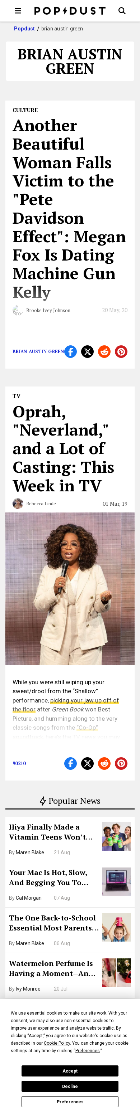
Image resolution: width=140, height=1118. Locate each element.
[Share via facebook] (70, 351)
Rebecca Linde (41, 503)
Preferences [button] (87, 1050)
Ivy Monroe (28, 989)
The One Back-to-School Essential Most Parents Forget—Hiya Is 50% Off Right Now (52, 923)
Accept (70, 1071)
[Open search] (122, 10)
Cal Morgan (29, 898)
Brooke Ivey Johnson (48, 310)
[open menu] (18, 10)
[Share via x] (87, 351)
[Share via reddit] (104, 351)
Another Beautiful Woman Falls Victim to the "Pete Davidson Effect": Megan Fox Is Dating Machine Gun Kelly (69, 208)
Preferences (70, 1101)
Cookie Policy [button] (57, 1043)
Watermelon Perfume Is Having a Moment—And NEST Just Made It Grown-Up (51, 969)
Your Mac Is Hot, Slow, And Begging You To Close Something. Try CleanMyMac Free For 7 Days (50, 878)
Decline (70, 1086)
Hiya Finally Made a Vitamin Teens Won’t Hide (47, 833)
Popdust (24, 28)
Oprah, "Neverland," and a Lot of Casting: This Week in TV (63, 448)
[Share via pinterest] (121, 351)
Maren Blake (30, 852)
